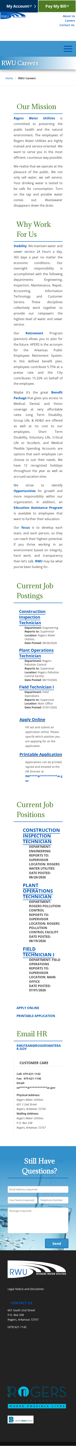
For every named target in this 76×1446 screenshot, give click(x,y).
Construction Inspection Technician (32, 617)
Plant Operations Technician (36, 653)
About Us (69, 16)
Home (9, 78)
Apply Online (32, 719)
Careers (70, 20)
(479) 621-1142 (17, 1327)
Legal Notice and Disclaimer (26, 1289)
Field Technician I (36, 687)
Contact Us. (67, 25)
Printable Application (40, 754)
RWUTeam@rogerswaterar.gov (39, 1047)
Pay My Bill (55, 6)
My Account (17, 6)
